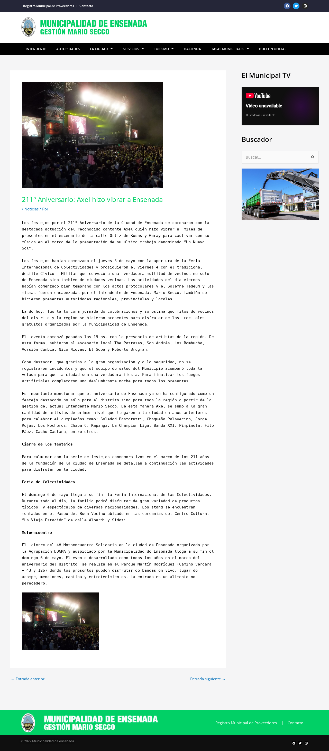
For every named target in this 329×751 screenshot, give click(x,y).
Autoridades (68, 49)
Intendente (36, 49)
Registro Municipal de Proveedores (48, 6)
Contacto (86, 6)
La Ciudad (99, 49)
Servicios (131, 49)
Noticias (31, 208)
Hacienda (192, 49)
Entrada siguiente (208, 679)
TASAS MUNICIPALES (227, 49)
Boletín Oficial (272, 49)
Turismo (161, 49)
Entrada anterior (27, 679)
